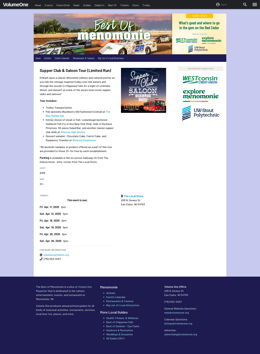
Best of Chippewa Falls (119, 322)
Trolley (146, 5)
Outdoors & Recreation (119, 330)
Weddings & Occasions (119, 334)
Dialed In (99, 5)
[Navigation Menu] (254, 4)
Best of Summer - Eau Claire (122, 326)
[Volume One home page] (18, 5)
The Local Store (133, 196)
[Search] (244, 4)
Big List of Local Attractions (111, 58)
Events (49, 5)
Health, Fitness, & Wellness (122, 318)
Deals (76, 5)
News (38, 5)
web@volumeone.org (176, 312)
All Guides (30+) (115, 338)
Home (38, 58)
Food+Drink (63, 5)
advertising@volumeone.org (180, 334)
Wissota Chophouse (84, 140)
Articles (47, 58)
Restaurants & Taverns (83, 58)
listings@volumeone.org (178, 323)
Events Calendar (62, 58)
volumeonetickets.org (56, 254)
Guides (87, 5)
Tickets (124, 5)
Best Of (112, 5)
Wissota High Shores (73, 132)
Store (135, 5)
